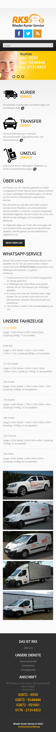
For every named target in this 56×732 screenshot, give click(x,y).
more (22, 108)
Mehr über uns (13, 242)
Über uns (28, 647)
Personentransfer (28, 661)
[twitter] (28, 33)
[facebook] (19, 33)
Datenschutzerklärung (29, 726)
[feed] (37, 33)
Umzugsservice (28, 669)
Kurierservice (28, 665)
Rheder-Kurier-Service (23, 723)
